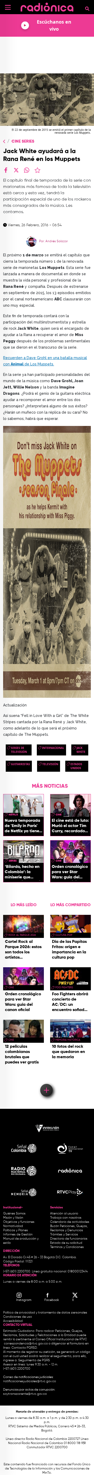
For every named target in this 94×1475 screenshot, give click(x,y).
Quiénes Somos (14, 1213)
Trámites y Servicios (64, 1234)
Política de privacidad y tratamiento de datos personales (45, 1312)
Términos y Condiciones (67, 1247)
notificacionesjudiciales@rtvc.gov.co (29, 1381)
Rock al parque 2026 (22, 935)
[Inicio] (47, 6)
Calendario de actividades (69, 1222)
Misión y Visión (13, 1217)
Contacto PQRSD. (24, 1347)
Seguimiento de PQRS (34, 1360)
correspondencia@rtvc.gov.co (26, 1343)
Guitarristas (20, 764)
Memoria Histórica (67, 1040)
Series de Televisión (19, 750)
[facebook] (5, 170)
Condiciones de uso (17, 1317)
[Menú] (8, 7)
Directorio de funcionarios (68, 1238)
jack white (81, 750)
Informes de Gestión (18, 1234)
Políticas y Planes (15, 1230)
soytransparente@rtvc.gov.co (25, 1394)
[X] (16, 170)
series (13, 861)
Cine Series (22, 141)
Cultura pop (63, 935)
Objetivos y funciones (18, 1222)
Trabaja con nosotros (65, 1217)
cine (58, 814)
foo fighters (64, 987)
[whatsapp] (26, 170)
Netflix (13, 814)
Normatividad (13, 1226)
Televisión (50, 764)
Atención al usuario (64, 1213)
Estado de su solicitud (66, 1243)
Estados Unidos (76, 766)
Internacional (53, 748)
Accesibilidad (13, 1321)
